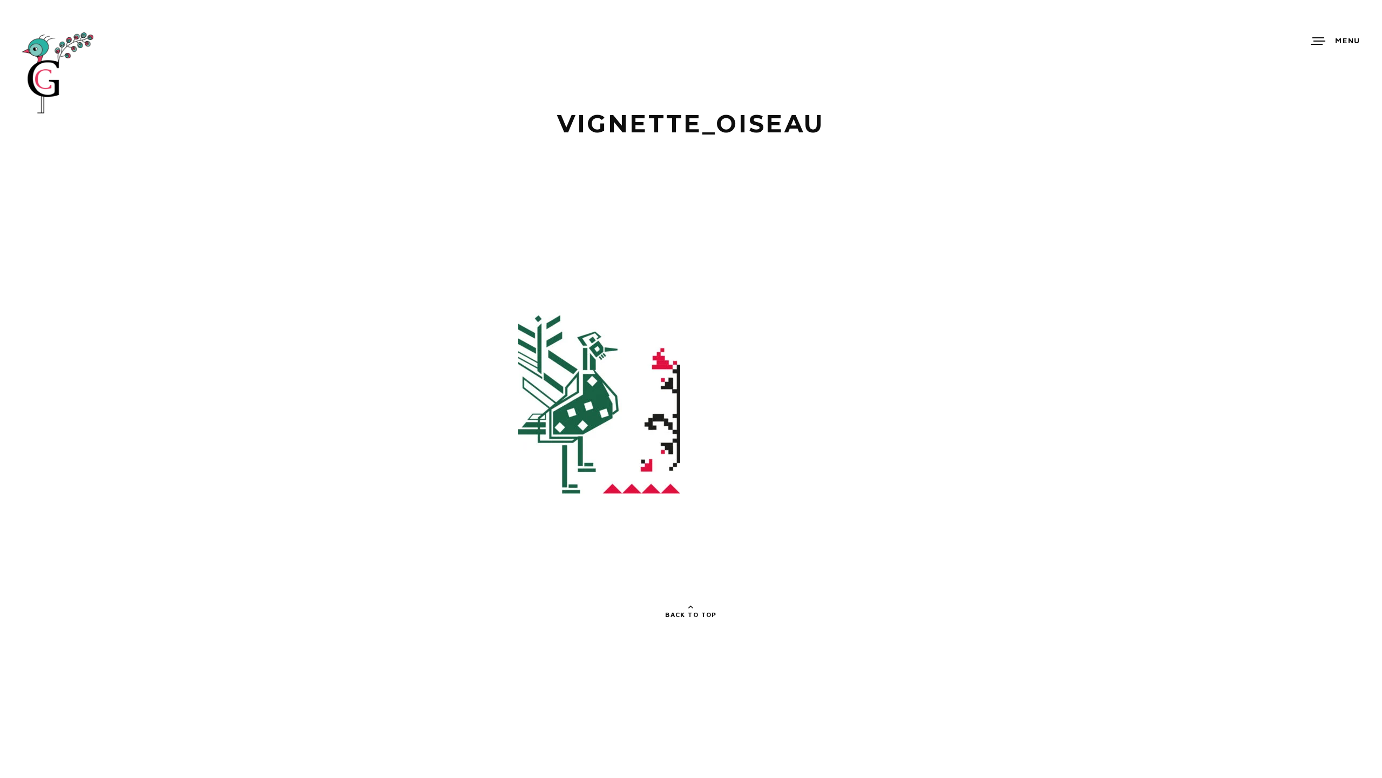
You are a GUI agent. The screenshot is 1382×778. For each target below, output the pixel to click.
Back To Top (691, 615)
